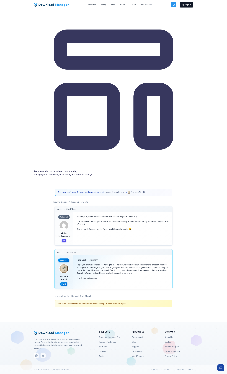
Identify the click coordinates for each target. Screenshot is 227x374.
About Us (169, 337)
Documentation (138, 337)
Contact (168, 342)
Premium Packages (107, 342)
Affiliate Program (172, 347)
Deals (133, 5)
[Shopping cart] (173, 4)
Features (92, 5)
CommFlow (179, 369)
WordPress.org (138, 356)
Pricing (103, 5)
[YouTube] (43, 355)
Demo (112, 5)
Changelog (137, 351)
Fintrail (190, 369)
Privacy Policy (171, 356)
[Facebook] (36, 355)
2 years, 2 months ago (114, 192)
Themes (102, 351)
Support (135, 347)
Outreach (167, 369)
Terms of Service (172, 351)
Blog (134, 342)
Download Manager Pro (109, 337)
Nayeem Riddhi (64, 277)
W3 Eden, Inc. (153, 369)
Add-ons (103, 347)
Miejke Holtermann (64, 234)
